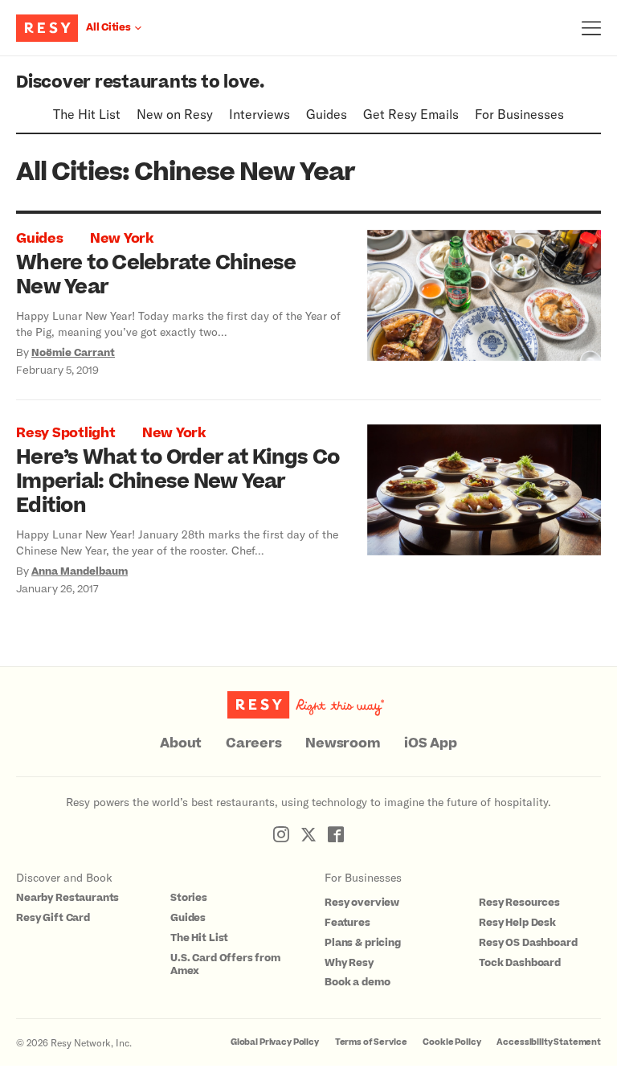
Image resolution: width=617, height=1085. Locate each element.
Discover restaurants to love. (140, 82)
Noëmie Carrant (73, 353)
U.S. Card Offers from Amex (225, 965)
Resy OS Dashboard (528, 943)
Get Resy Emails (411, 113)
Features (347, 922)
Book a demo (357, 982)
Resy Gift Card (53, 918)
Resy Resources (519, 902)
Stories (188, 898)
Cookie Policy (451, 1042)
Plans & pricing (363, 943)
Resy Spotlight (66, 433)
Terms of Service (371, 1042)
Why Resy (349, 963)
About (181, 743)
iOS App (430, 743)
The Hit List (87, 113)
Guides (326, 113)
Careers (253, 743)
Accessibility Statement (548, 1042)
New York (121, 238)
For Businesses (519, 113)
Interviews (259, 113)
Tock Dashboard (520, 963)
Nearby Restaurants (67, 898)
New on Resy (175, 113)
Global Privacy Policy (275, 1042)
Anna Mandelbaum (79, 571)
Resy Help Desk (517, 922)
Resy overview (362, 902)
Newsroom (342, 743)
